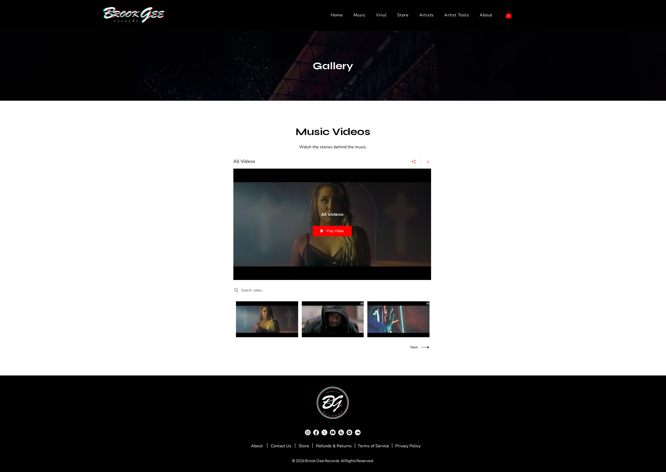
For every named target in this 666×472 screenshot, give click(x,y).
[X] (324, 432)
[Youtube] (333, 432)
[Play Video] (267, 319)
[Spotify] (349, 432)
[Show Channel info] (426, 161)
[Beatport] (341, 432)
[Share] (414, 161)
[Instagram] (308, 432)
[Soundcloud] (358, 432)
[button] (508, 14)
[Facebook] (316, 432)
